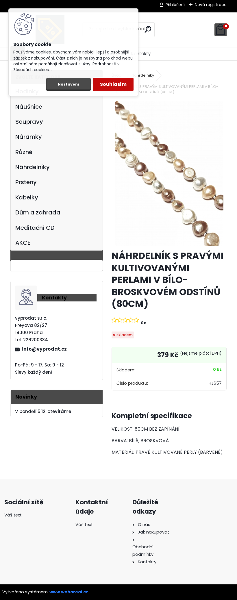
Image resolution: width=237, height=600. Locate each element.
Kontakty (141, 54)
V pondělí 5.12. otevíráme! (44, 411)
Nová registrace (211, 5)
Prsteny (26, 182)
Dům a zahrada (37, 212)
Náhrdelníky (32, 167)
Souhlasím (113, 84)
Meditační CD (35, 228)
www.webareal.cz (68, 592)
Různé (23, 152)
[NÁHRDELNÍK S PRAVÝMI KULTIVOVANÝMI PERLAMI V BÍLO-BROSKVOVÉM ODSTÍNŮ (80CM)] (169, 173)
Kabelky (26, 197)
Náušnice (28, 107)
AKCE (22, 243)
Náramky (28, 137)
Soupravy (29, 122)
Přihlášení (175, 5)
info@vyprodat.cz (44, 349)
